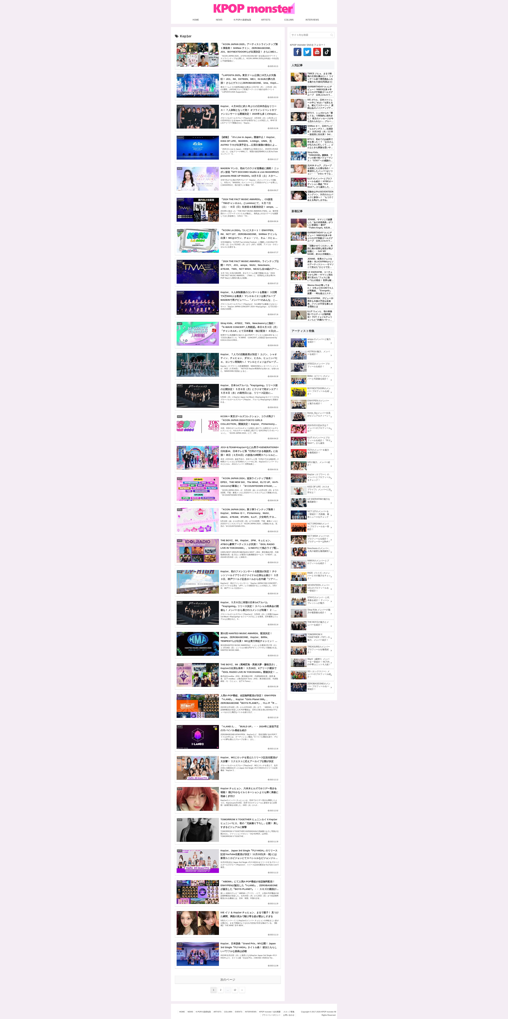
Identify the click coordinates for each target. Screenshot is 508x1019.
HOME (182, 1012)
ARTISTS (217, 1012)
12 (235, 990)
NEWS (190, 1012)
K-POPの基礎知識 (203, 1012)
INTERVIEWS (250, 1012)
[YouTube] (317, 52)
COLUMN (228, 1012)
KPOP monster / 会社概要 (270, 1012)
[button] (331, 35)
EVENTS (238, 1012)
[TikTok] (327, 52)
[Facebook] (297, 52)
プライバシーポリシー (271, 1015)
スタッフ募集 (288, 1012)
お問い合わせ (288, 1015)
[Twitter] (307, 52)
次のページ (227, 979)
